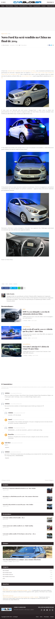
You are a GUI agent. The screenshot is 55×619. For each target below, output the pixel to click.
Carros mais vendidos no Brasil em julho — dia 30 (14, 517)
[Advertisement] (27, 19)
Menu (4, 2)
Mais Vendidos (9, 6)
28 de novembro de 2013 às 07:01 (19, 427)
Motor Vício (5, 589)
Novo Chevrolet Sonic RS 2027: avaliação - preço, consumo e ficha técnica (22, 559)
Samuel (10, 419)
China (9, 33)
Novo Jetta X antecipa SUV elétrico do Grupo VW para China (36, 348)
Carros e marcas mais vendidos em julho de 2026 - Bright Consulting (18, 525)
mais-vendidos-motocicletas (27, 576)
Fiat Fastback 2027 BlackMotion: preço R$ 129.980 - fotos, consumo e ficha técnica (20, 496)
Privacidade (46, 616)
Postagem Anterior (6, 480)
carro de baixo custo (26, 76)
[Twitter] (51, 45)
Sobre (41, 616)
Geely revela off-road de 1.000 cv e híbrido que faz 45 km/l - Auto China (37, 330)
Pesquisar (49, 2)
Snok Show (8, 442)
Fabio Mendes (10, 294)
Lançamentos (36, 6)
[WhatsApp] (19, 288)
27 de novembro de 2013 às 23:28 (16, 403)
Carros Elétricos (23, 6)
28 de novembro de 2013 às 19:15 (16, 442)
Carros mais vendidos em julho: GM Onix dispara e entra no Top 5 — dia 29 (19, 534)
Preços (16, 6)
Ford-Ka (15, 283)
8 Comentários (23, 45)
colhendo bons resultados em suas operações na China (21, 71)
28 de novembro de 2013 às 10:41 (20, 434)
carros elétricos (26, 326)
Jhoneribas (11, 434)
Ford (7, 283)
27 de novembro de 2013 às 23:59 (18, 419)
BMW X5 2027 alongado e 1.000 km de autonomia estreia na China (36, 313)
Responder (7, 399)
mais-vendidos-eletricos (27, 574)
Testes (30, 6)
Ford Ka (10, 283)
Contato (44, 6)
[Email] (53, 45)
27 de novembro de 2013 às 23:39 (19, 412)
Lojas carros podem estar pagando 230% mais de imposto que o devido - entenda (20, 597)
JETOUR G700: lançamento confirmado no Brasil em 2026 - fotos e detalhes (19, 488)
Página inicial (4, 33)
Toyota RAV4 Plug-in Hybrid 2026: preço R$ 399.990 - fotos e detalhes (18, 504)
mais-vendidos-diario (27, 572)
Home (2, 6)
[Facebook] (49, 45)
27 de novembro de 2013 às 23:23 (16, 393)
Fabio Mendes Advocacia (8, 595)
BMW (24, 309)
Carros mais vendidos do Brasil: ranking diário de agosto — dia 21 (17, 590)
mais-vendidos (27, 570)
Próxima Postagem (49, 480)
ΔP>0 (27, 578)
